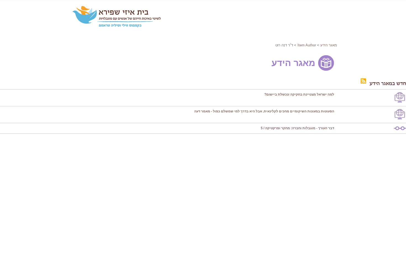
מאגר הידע (328, 45)
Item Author (306, 45)
